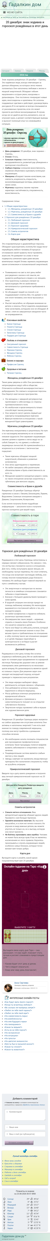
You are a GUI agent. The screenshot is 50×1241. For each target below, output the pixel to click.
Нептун (10, 1222)
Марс (9, 1210)
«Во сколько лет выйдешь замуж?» (19, 1007)
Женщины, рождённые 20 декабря (25, 209)
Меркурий (11, 1205)
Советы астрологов (18, 231)
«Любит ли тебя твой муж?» (16, 1013)
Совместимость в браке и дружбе (24, 214)
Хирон (10, 1228)
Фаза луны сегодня (12, 1160)
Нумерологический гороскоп (22, 228)
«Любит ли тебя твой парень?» (18, 1010)
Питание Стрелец (14, 373)
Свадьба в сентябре (13, 1175)
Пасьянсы (22, 17)
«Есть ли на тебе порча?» (15, 1030)
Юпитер (10, 1213)
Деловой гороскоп (18, 223)
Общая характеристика (15, 206)
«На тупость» (10, 1038)
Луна (9, 1202)
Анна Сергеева (21, 983)
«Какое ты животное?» (14, 1049)
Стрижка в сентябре (13, 1166)
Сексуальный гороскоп (16, 344)
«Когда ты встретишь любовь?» (18, 1004)
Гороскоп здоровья (18, 225)
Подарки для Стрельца (16, 335)
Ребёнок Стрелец (14, 356)
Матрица (6, 17)
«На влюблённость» (13, 1018)
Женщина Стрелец (14, 353)
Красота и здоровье (13, 1163)
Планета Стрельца (14, 327)
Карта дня (14, 234)
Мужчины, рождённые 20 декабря (25, 211)
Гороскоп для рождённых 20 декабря (22, 217)
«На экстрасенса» (12, 1032)
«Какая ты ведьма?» (13, 1027)
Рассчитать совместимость (25, 540)
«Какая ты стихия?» (13, 1046)
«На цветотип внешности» (16, 1041)
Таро (14, 17)
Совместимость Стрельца (17, 347)
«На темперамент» (12, 1024)
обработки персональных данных (34, 1105)
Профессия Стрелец (15, 364)
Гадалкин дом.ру (13, 1236)
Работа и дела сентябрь (15, 1172)
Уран (9, 1219)
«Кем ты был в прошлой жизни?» (19, 1044)
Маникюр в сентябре (13, 1169)
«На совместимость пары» (16, 1016)
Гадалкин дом (25, 4)
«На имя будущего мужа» (15, 1021)
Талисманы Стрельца (15, 333)
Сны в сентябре (11, 1181)
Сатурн (10, 1216)
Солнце (10, 1199)
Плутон (10, 1225)
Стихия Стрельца (14, 330)
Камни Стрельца (14, 324)
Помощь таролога (36, 17)
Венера (10, 1208)
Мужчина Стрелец (14, 350)
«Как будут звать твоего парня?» (18, 1002)
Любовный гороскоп (19, 220)
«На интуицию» (11, 1035)
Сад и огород (10, 1178)
